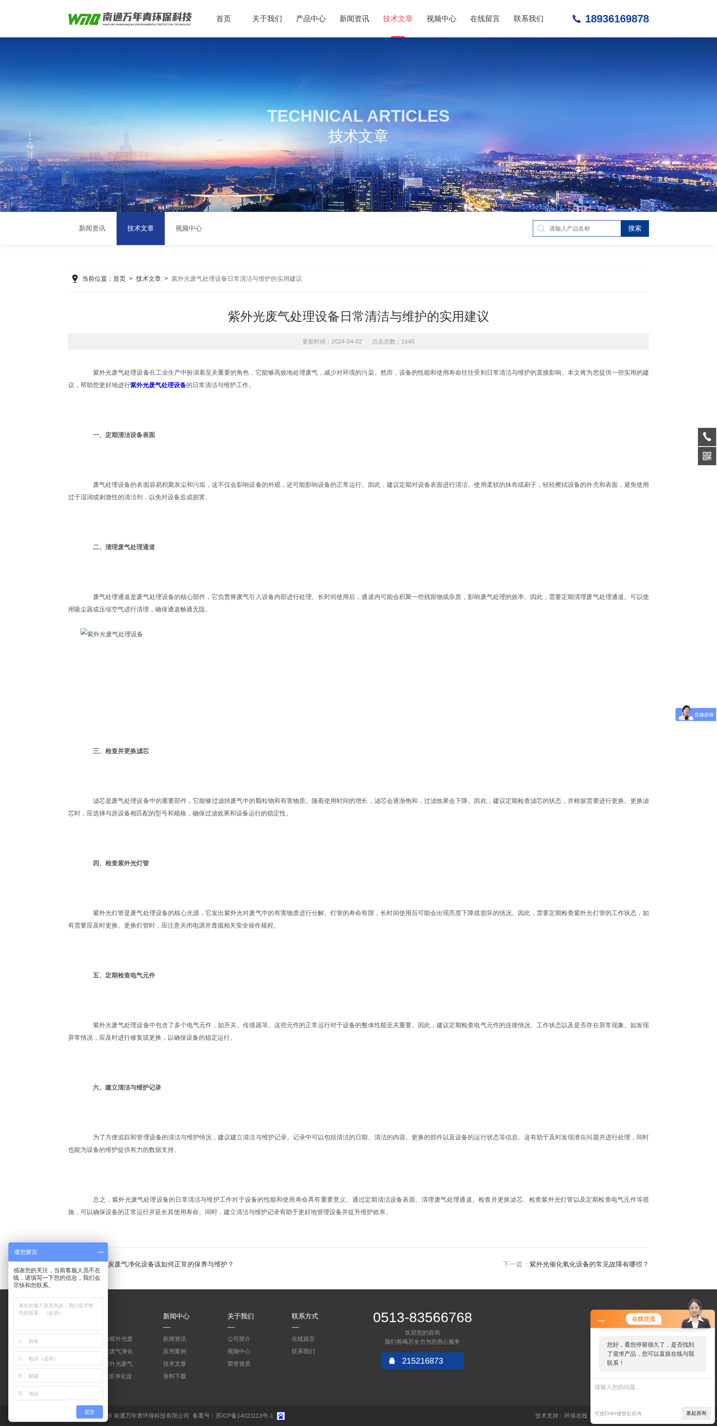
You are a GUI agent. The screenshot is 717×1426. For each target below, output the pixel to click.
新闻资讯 (354, 19)
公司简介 (239, 1338)
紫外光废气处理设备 (158, 384)
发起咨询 (696, 1413)
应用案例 (174, 1351)
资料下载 (174, 1376)
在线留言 (485, 19)
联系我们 (529, 19)
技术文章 (398, 19)
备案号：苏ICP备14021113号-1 (233, 1415)
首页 (223, 19)
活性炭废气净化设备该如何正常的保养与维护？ (164, 1264)
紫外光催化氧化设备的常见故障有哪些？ (589, 1264)
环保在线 (576, 1415)
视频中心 (441, 19)
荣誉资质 (239, 1363)
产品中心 (311, 19)
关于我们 (267, 19)
